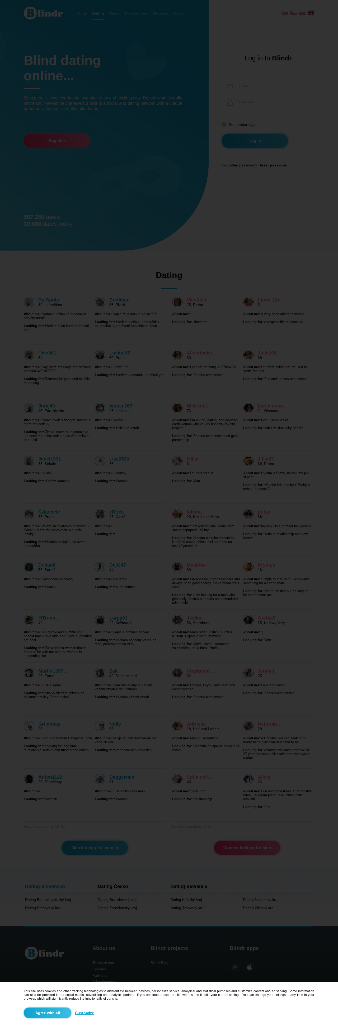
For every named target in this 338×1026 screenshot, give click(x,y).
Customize (84, 1013)
